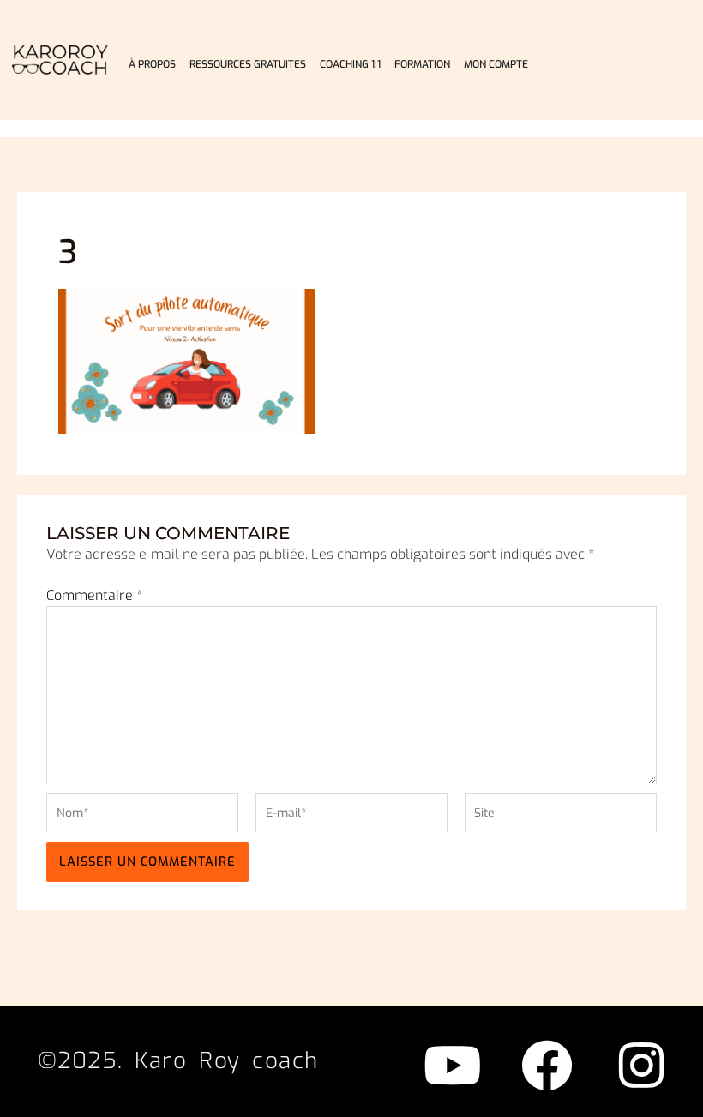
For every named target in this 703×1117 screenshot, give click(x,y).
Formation (422, 64)
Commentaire (94, 595)
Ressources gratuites (247, 64)
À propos (152, 64)
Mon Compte (496, 64)
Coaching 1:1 (350, 64)
